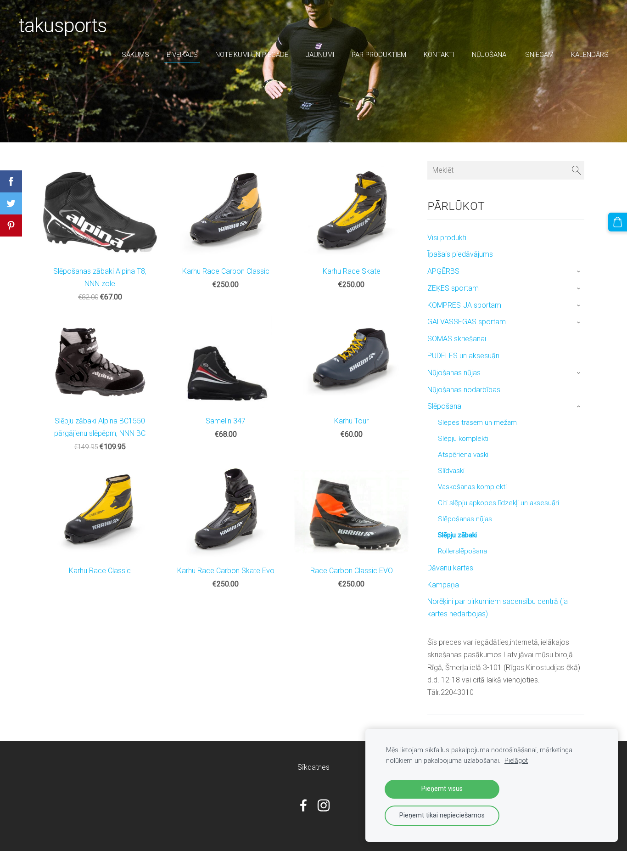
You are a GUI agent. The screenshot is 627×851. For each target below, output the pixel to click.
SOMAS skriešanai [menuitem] (456, 338)
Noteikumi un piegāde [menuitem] (251, 55)
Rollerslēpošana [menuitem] (462, 551)
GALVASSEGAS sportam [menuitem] (466, 321)
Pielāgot (516, 761)
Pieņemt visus (442, 789)
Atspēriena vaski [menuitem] (463, 455)
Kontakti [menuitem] (439, 55)
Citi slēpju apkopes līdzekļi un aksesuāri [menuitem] (498, 503)
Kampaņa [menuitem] (443, 584)
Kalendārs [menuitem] (590, 55)
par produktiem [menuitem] (379, 55)
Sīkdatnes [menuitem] (313, 767)
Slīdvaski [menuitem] (451, 471)
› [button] (579, 272)
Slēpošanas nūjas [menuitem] (465, 519)
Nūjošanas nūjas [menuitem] (454, 372)
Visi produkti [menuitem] (446, 237)
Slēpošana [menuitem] (444, 406)
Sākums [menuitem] (135, 55)
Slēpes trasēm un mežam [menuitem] (477, 422)
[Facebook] (303, 805)
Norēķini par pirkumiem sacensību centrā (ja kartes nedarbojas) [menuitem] (497, 607)
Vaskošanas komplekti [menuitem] (472, 487)
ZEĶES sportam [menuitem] (453, 288)
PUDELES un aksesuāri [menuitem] (463, 355)
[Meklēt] (576, 170)
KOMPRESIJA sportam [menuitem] (464, 305)
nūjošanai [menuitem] (490, 55)
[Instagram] (323, 805)
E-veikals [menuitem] (182, 55)
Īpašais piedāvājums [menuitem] (460, 254)
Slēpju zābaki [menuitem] (457, 535)
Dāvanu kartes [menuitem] (450, 568)
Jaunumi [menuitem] (320, 55)
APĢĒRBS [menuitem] (443, 271)
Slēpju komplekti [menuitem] (463, 438)
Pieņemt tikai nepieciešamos (442, 815)
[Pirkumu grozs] (617, 222)
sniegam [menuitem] (539, 55)
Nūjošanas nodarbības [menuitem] (463, 389)
